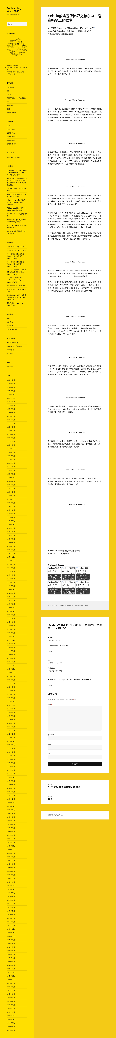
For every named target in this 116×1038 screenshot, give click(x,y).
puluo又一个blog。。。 (14, 343)
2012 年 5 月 (11, 723)
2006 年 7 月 (11, 947)
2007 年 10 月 (11, 893)
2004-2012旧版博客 (13, 157)
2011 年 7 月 (11, 756)
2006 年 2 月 (11, 965)
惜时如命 (10, 67)
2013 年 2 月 (11, 698)
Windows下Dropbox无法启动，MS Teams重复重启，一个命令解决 (17, 202)
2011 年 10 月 (11, 745)
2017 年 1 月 (11, 586)
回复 (50, 651)
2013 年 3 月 (11, 694)
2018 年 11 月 (11, 525)
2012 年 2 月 (11, 734)
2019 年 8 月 (11, 503)
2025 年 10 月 (11, 398)
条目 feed (10, 322)
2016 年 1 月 (11, 604)
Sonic (62, 606)
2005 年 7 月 (11, 990)
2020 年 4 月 (11, 488)
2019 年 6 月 (11, 510)
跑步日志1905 (21, 247)
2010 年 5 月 (11, 788)
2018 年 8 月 (11, 532)
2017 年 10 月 (11, 561)
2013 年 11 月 (11, 669)
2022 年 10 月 (11, 449)
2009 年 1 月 (11, 842)
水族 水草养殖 (11, 112)
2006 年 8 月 (11, 943)
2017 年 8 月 (11, 568)
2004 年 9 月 (11, 1027)
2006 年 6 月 (11, 951)
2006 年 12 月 (11, 929)
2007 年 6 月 (11, 907)
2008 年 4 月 (11, 871)
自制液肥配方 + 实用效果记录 (16, 98)
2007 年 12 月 (11, 886)
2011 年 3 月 (11, 770)
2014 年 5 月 (11, 651)
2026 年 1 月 (11, 391)
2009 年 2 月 (11, 839)
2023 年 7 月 (11, 431)
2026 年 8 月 (11, 380)
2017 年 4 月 (11, 579)
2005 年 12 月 (11, 972)
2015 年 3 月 (11, 629)
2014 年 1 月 (11, 662)
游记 (8, 109)
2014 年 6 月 (11, 647)
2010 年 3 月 (11, 795)
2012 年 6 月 (11, 720)
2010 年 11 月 (11, 777)
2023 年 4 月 (11, 441)
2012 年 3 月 (11, 730)
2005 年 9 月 (11, 983)
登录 (8, 318)
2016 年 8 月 (11, 593)
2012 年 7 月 (11, 716)
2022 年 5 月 (11, 463)
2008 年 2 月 (11, 878)
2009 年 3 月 (11, 835)
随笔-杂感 (10, 144)
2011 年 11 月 (11, 741)
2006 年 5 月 (11, 954)
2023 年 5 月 (11, 438)
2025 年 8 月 (11, 405)
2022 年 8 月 (11, 456)
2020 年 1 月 (11, 496)
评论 (50, 705)
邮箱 (49, 744)
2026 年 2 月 (11, 387)
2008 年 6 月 (11, 864)
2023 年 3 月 (11, 445)
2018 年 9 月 (11, 528)
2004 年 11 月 (11, 1019)
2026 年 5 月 (11, 384)
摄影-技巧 (10, 133)
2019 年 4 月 (11, 517)
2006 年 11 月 (11, 933)
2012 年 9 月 (11, 709)
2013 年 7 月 (11, 683)
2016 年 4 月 (11, 600)
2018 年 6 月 (11, 539)
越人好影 (10, 353)
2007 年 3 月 (11, 918)
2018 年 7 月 (11, 535)
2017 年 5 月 (11, 575)
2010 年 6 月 (11, 785)
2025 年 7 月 (11, 409)
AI (7, 126)
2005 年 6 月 (11, 994)
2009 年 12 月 (11, 803)
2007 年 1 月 (11, 925)
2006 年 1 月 (11, 969)
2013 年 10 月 (11, 673)
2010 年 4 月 (11, 792)
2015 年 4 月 (11, 626)
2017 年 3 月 (11, 582)
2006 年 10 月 (11, 936)
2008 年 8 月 (11, 857)
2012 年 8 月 (11, 712)
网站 (49, 754)
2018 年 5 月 (11, 543)
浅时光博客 (10, 72)
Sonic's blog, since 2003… (14, 10)
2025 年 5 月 (11, 413)
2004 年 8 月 (11, 1030)
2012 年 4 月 (11, 727)
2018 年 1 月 (11, 553)
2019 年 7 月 (11, 506)
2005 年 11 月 (11, 976)
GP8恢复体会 (21, 286)
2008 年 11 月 (11, 846)
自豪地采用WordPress (55, 815)
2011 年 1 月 (11, 774)
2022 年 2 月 (11, 474)
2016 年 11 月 (11, 590)
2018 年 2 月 (11, 550)
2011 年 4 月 (11, 766)
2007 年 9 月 (11, 897)
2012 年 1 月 (11, 738)
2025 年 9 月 (11, 402)
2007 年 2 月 (11, 922)
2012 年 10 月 (11, 705)
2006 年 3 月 (11, 962)
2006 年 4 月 (11, 958)
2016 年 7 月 (11, 597)
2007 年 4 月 (11, 915)
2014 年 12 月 (11, 636)
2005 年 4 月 (11, 1001)
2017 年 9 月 (11, 564)
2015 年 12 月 (11, 608)
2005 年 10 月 (11, 980)
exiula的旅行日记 (62, 553)
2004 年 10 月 (11, 1023)
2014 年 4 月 (11, 655)
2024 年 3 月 (11, 423)
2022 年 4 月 (11, 467)
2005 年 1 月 (11, 1012)
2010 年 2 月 (11, 799)
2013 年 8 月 (11, 680)
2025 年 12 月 (11, 394)
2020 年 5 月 (11, 485)
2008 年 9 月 (11, 853)
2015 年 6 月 (11, 622)
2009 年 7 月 (11, 821)
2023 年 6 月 (11, 434)
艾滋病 (50, 637)
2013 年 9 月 (11, 676)
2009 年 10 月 (11, 810)
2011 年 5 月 (11, 763)
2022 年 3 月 (11, 470)
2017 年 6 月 (11, 571)
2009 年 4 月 (11, 831)
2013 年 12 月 (11, 665)
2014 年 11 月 (11, 640)
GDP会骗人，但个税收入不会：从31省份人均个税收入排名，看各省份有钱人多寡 (17, 172)
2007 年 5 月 (11, 911)
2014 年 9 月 (11, 644)
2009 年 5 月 (11, 828)
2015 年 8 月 (11, 618)
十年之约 (10, 105)
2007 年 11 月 (11, 889)
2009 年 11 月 (11, 806)
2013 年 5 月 (11, 687)
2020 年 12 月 (11, 478)
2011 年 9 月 (11, 748)
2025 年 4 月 (11, 416)
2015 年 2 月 (11, 633)
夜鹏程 (9, 303)
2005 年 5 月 (11, 998)
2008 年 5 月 (11, 868)
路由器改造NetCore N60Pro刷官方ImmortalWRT (15, 256)
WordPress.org (12, 329)
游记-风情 (10, 137)
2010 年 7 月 (11, 781)
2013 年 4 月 (11, 691)
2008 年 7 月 (11, 860)
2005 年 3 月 (11, 1005)
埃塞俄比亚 (79, 606)
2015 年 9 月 (11, 615)
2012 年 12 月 (11, 701)
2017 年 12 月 (11, 557)
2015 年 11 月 (11, 611)
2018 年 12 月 (11, 521)
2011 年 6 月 (11, 759)
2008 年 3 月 (11, 875)
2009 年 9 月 (11, 813)
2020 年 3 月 (11, 492)
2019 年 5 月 (11, 514)
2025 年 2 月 (11, 420)
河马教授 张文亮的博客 (14, 346)
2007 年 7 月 (11, 904)
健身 (8, 102)
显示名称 (51, 735)
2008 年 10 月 (11, 850)
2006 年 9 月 (11, 940)
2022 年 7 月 (11, 459)
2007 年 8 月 (11, 900)
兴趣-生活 (10, 129)
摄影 (8, 91)
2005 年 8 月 (11, 987)
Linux (9, 94)
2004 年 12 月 (11, 1016)
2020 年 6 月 (11, 481)
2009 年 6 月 (11, 824)
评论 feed (10, 326)
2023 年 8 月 (11, 427)
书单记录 (10, 367)
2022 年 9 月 (11, 452)
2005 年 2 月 (11, 1008)
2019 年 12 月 (11, 499)
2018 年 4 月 (11, 546)
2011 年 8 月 (11, 752)
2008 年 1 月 (11, 882)
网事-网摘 (10, 140)
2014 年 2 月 (11, 658)
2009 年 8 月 (11, 817)
